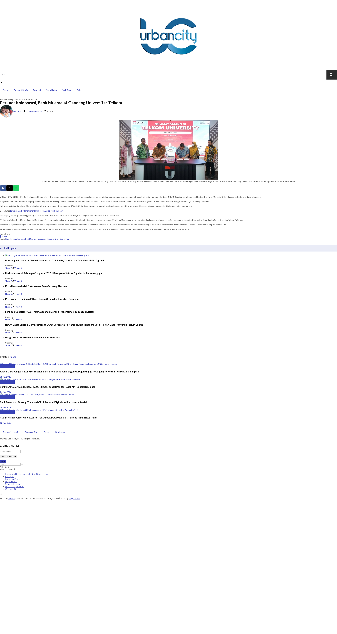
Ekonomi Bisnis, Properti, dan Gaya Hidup (26, 474)
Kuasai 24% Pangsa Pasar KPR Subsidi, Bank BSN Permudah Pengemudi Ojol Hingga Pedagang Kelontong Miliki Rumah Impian (69, 371)
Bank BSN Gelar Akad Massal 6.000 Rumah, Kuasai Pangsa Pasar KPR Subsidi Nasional (47, 386)
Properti (37, 90)
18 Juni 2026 (5, 407)
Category (10, 476)
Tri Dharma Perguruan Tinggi (39, 239)
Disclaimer (60, 432)
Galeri (79, 90)
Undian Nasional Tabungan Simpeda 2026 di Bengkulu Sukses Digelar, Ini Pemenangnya (53, 273)
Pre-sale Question (14, 486)
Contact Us (11, 489)
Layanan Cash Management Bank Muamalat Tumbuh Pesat (36, 210)
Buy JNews (11, 481)
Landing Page (12, 479)
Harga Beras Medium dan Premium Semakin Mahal (33, 337)
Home (3, 99)
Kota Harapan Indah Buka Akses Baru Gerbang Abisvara (36, 286)
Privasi (47, 432)
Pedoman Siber (32, 432)
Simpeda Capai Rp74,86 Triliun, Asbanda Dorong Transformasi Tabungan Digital (49, 311)
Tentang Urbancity (11, 432)
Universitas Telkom (61, 239)
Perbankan (20, 99)
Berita (5, 90)
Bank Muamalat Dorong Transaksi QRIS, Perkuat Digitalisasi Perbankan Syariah (43, 402)
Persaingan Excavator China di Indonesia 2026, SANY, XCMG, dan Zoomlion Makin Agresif (54, 260)
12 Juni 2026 (5, 423)
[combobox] (162, 75)
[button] (3, 188)
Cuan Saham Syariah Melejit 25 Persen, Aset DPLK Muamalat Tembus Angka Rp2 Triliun (48, 417)
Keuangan (10, 99)
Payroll (23, 239)
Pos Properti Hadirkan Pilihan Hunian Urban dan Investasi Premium (42, 299)
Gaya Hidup (51, 90)
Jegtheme (74, 498)
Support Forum (13, 484)
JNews (11, 498)
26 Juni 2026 (5, 392)
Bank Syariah (31, 99)
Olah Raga (66, 90)
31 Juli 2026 (5, 376)
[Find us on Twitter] (1, 494)
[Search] (331, 75)
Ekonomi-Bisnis (21, 90)
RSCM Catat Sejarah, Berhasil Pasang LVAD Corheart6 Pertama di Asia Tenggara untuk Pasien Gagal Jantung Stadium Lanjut (74, 324)
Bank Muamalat (12, 239)
